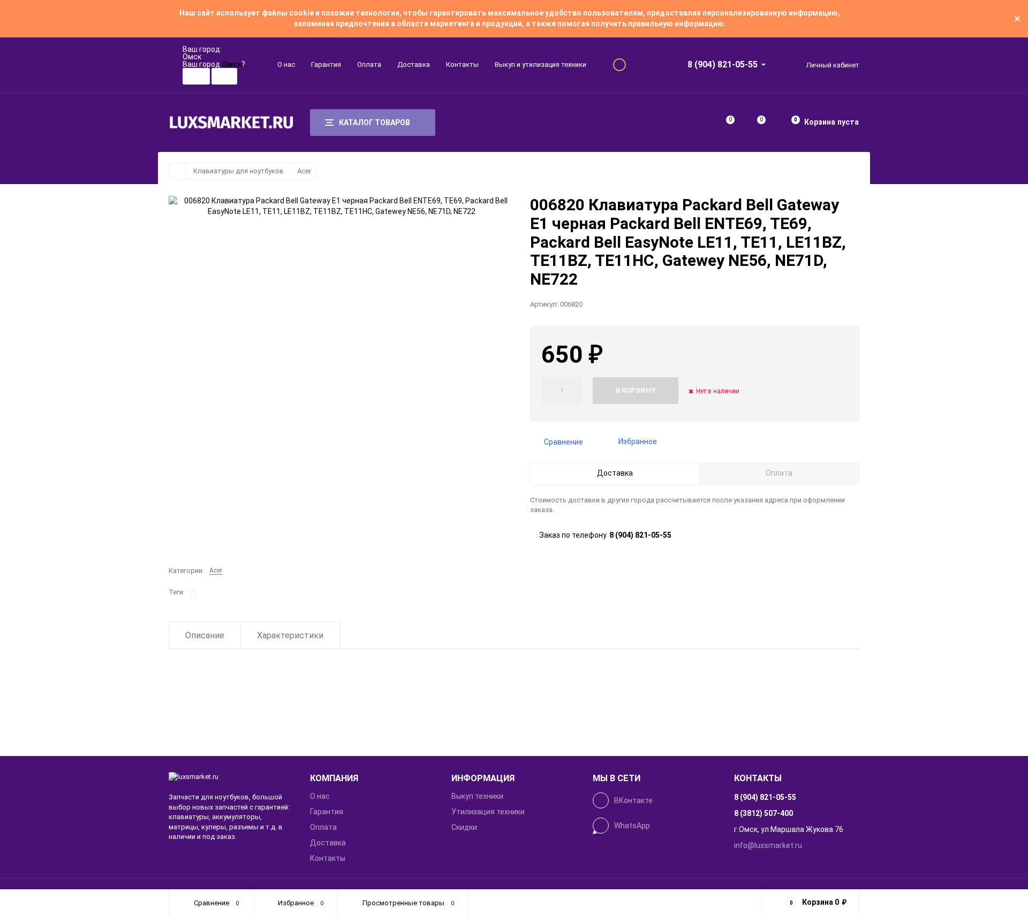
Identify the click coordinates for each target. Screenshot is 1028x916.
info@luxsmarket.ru (768, 845)
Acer (304, 171)
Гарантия (326, 64)
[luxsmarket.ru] (231, 777)
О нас (286, 64)
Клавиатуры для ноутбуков (238, 171)
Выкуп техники (477, 796)
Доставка (413, 64)
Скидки (464, 827)
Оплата (369, 64)
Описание (204, 635)
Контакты (462, 64)
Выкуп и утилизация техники (540, 64)
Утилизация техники (488, 811)
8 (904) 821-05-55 (722, 64)
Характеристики (290, 635)
